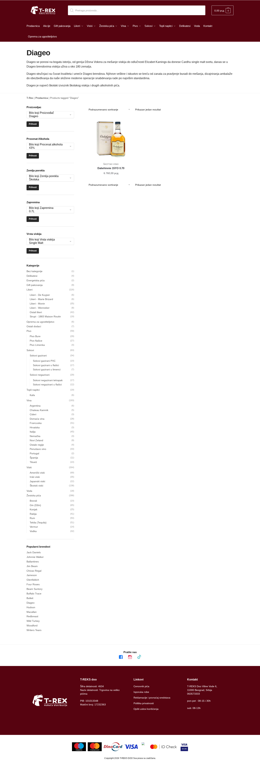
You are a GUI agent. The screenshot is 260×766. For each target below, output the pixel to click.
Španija (34, 457)
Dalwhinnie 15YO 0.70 (110, 168)
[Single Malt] (48, 243)
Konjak (33, 509)
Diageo (30, 602)
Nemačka (35, 436)
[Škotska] (48, 179)
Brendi (33, 500)
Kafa (32, 395)
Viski (29, 467)
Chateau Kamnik (39, 410)
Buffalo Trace (34, 593)
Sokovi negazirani (40, 374)
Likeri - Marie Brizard (41, 299)
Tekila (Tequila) (38, 522)
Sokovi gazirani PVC (44, 360)
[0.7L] (48, 211)
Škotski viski (111, 164)
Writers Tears (34, 630)
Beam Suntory (34, 589)
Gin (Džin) (35, 505)
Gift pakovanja (35, 285)
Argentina (35, 405)
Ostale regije (37, 444)
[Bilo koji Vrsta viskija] (48, 239)
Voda (29, 490)
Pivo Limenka (37, 345)
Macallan (32, 612)
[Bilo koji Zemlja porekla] (48, 176)
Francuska (36, 423)
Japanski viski (37, 481)
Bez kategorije (34, 271)
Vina (29, 400)
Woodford (32, 625)
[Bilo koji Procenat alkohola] (48, 144)
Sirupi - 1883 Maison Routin (45, 316)
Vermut (34, 526)
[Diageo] (48, 116)
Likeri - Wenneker (40, 307)
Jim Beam (32, 566)
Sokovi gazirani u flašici (46, 365)
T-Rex (30, 97)
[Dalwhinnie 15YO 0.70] (111, 138)
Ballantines (33, 561)
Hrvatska (35, 427)
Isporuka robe (141, 692)
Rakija (33, 513)
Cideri (33, 414)
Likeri (30, 289)
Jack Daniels (34, 552)
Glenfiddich (33, 579)
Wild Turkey (33, 621)
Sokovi (30, 350)
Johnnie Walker (35, 557)
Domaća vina (37, 418)
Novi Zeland (36, 440)
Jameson (32, 575)
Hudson (31, 607)
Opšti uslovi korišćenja (146, 709)
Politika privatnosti (144, 703)
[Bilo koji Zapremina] (48, 208)
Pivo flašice (36, 340)
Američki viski (37, 472)
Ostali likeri (36, 312)
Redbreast (32, 616)
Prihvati (33, 124)
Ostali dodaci (34, 326)
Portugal (34, 453)
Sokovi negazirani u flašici (47, 384)
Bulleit (30, 598)
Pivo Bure (35, 336)
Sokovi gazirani (38, 355)
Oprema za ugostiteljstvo (40, 321)
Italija (33, 431)
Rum (32, 518)
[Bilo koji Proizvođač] (48, 113)
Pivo (29, 331)
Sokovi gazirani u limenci (46, 369)
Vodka (33, 531)
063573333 (193, 693)
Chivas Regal (34, 570)
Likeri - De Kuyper (40, 295)
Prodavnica (41, 97)
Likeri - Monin (37, 303)
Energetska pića (36, 280)
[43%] (48, 148)
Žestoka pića (34, 495)
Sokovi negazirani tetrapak (48, 380)
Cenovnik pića (141, 686)
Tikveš (33, 462)
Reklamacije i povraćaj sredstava (152, 697)
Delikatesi (32, 275)
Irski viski (35, 477)
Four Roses (33, 584)
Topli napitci (33, 389)
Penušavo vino (38, 449)
